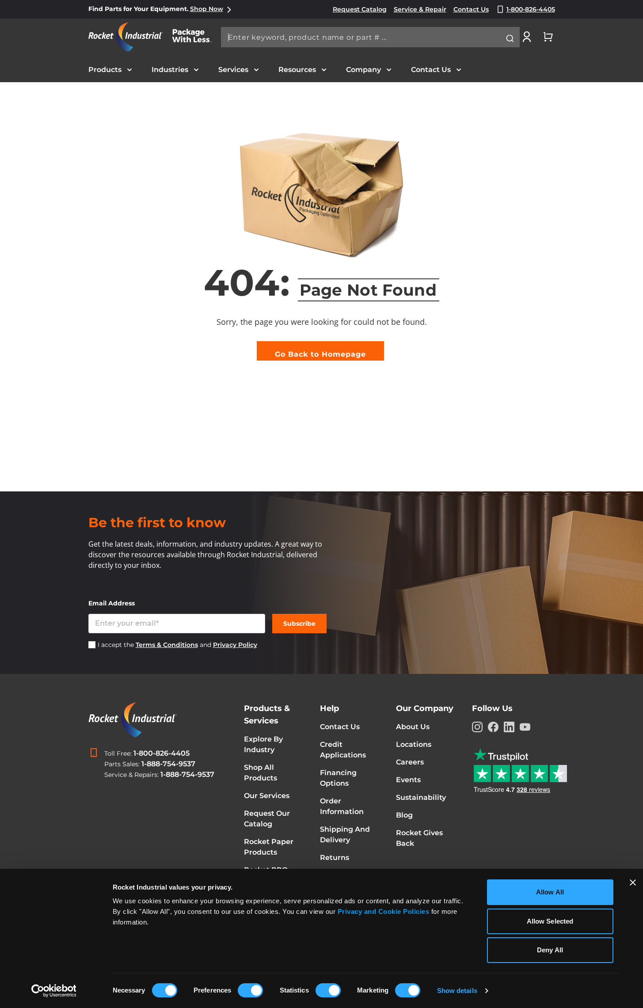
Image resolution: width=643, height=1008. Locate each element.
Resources (297, 69)
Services (233, 69)
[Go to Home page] (154, 37)
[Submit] (510, 38)
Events (408, 780)
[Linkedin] (509, 727)
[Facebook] (493, 727)
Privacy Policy (235, 645)
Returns (334, 857)
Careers (410, 762)
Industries (170, 69)
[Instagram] (477, 727)
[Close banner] (633, 882)
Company (363, 69)
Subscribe (299, 624)
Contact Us (431, 69)
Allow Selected (550, 921)
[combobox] (370, 37)
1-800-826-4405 (161, 753)
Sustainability (421, 797)
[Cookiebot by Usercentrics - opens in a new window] (53, 990)
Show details (457, 990)
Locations (413, 744)
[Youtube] (525, 727)
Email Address (111, 603)
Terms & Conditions (167, 645)
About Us (413, 727)
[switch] (250, 991)
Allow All (550, 892)
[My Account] (527, 37)
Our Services (266, 795)
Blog (404, 815)
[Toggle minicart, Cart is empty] (548, 37)
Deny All (550, 950)
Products (105, 69)
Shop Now (206, 9)
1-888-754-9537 (168, 764)
